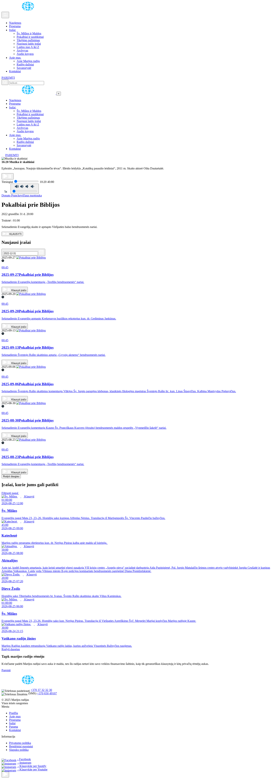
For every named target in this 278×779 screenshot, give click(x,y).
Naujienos (15, 22)
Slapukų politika (19, 749)
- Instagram (24, 762)
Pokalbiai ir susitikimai (30, 36)
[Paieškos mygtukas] (5, 82)
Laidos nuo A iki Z (28, 47)
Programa (15, 26)
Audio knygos (25, 53)
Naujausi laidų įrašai (29, 43)
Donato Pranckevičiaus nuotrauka (22, 195)
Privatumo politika (20, 743)
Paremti (6, 670)
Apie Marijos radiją (28, 61)
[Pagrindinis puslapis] (29, 10)
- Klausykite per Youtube (32, 769)
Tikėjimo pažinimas (28, 40)
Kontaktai (15, 71)
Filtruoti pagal (10, 493)
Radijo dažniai (25, 64)
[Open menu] (5, 15)
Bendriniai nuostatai (21, 746)
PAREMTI (8, 77)
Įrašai (12, 30)
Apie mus (15, 57)
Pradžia (13, 713)
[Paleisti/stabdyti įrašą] (8, 176)
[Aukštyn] (5, 774)
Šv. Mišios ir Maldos (29, 33)
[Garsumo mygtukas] (25, 189)
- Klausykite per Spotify (31, 766)
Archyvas (22, 50)
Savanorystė (24, 67)
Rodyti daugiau (11, 476)
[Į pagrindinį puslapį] (29, 93)
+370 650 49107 (47, 693)
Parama (13, 726)
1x (5, 191)
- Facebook (24, 759)
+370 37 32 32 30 (41, 690)
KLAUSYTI (15, 234)
